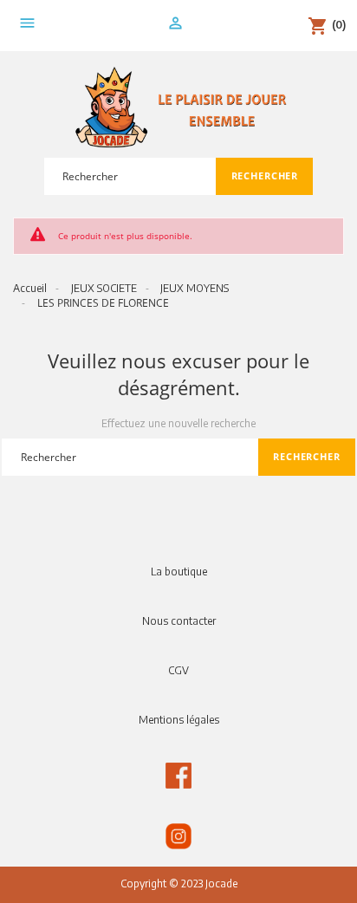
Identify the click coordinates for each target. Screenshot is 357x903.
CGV (178, 670)
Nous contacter (179, 620)
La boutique (179, 571)
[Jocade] (178, 108)
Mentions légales (179, 719)
